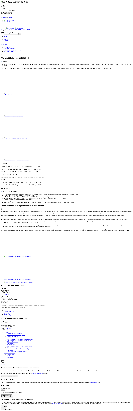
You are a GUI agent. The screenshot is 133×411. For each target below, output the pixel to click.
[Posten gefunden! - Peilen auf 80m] (13, 116)
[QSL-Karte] (8, 94)
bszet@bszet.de (8, 328)
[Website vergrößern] (9, 20)
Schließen (3, 364)
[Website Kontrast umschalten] (6, 17)
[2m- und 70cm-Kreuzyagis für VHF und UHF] (16, 160)
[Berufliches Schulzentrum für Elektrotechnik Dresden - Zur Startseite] (16, 29)
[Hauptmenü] (1, 54)
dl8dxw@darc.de (5, 294)
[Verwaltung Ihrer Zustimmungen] (3, 363)
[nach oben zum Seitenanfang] (4, 44)
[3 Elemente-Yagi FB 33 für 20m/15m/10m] (15, 138)
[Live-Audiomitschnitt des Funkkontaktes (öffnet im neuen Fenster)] (5, 282)
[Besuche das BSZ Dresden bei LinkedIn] (10, 28)
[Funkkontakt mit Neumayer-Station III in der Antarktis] (18, 256)
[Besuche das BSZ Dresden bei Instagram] (19, 28)
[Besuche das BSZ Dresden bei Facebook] (3, 28)
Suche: (2, 33)
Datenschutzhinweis (38, 373)
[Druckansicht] (7, 21)
